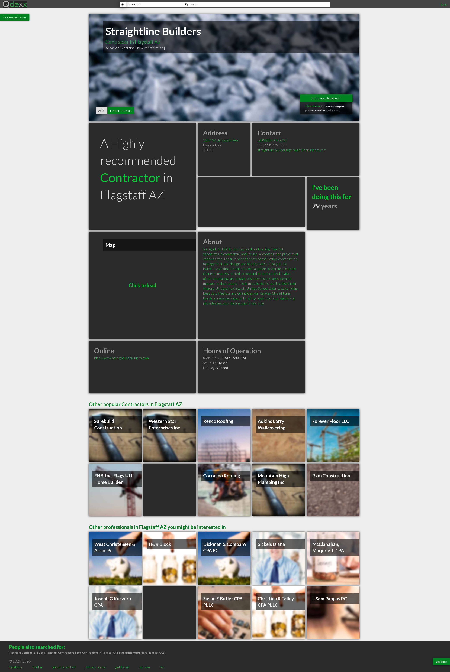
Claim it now (312, 106)
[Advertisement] (251, 202)
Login (444, 4)
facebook (16, 667)
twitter (37, 667)
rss (161, 667)
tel (272, 140)
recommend (120, 110)
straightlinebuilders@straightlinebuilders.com (292, 150)
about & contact (64, 667)
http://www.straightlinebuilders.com (121, 358)
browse (144, 667)
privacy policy (95, 667)
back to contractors (15, 17)
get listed (122, 667)
